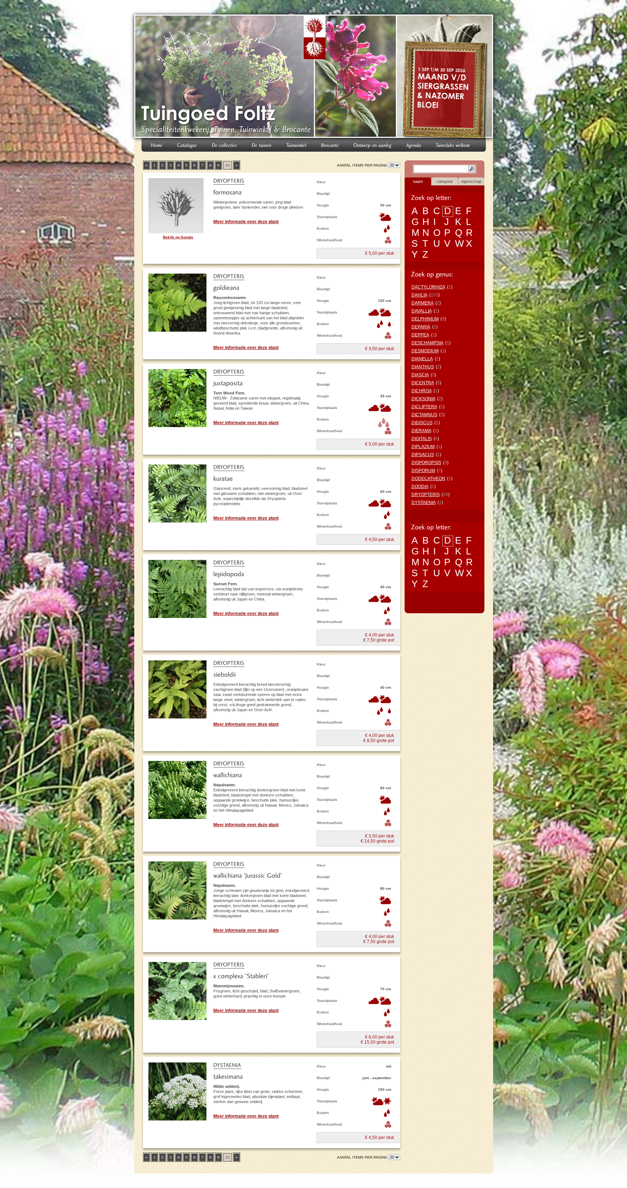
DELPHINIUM (425, 318)
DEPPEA (420, 334)
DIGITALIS (421, 438)
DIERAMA (421, 430)
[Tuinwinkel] (296, 144)
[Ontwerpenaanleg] (372, 144)
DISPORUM (423, 470)
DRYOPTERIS (425, 494)
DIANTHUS (422, 366)
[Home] (157, 144)
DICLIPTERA (424, 406)
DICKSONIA (423, 398)
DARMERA (422, 303)
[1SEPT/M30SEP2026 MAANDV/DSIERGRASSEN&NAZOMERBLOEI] (446, 78)
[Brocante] (330, 144)
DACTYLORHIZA (428, 287)
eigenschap (471, 181)
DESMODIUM (425, 350)
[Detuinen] (262, 144)
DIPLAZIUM (423, 446)
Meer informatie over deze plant (246, 221)
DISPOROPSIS (426, 462)
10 (227, 165)
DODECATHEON (428, 478)
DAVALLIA (421, 311)
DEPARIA (420, 326)
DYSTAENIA (423, 502)
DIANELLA (422, 358)
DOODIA (420, 486)
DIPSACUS (422, 454)
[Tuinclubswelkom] (453, 144)
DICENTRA (422, 382)
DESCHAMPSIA (427, 342)
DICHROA (421, 390)
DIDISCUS (422, 422)
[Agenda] (414, 144)
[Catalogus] (187, 144)
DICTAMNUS (424, 414)
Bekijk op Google (178, 237)
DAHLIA (419, 295)
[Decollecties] (225, 144)
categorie (445, 181)
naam (418, 181)
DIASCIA (420, 374)
